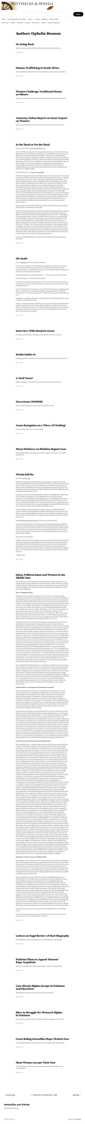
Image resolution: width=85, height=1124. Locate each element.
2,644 (35, 1095)
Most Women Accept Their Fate (35, 1062)
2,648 (50, 1095)
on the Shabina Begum (36, 148)
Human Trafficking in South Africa (37, 67)
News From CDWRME (29, 401)
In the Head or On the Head (33, 144)
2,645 (38, 1095)
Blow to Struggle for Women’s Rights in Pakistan (39, 1014)
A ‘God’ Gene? (24, 378)
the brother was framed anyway (28, 520)
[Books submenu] (32, 19)
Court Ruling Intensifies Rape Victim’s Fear (42, 1038)
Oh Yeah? (21, 258)
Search (78, 14)
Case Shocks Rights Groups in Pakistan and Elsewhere (40, 987)
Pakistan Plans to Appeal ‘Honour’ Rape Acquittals (37, 961)
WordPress (78, 1119)
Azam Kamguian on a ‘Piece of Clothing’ (41, 425)
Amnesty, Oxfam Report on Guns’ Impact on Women (41, 119)
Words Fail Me (25, 474)
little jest (23, 262)
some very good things (37, 172)
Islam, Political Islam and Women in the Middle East (40, 576)
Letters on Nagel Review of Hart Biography (42, 935)
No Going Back (25, 44)
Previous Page (9, 1095)
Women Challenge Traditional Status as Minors (39, 93)
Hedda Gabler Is (26, 354)
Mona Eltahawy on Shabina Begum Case (41, 448)
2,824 (55, 1095)
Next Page (77, 1095)
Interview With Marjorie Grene (35, 330)
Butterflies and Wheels (17, 1104)
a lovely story (26, 478)
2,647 (46, 1095)
